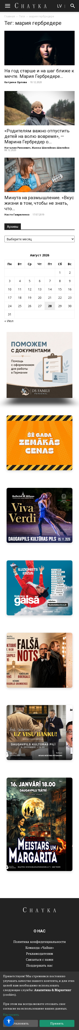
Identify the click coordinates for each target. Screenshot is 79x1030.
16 (70, 289)
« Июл (8, 321)
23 (70, 297)
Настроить (11, 1014)
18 (20, 297)
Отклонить (20, 1023)
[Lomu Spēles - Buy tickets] (39, 732)
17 (9, 297)
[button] (7, 6)
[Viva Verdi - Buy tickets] (39, 515)
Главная (9, 16)
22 (60, 297)
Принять (57, 1023)
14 (50, 289)
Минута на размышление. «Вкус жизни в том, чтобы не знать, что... (39, 203)
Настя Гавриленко (16, 214)
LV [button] (59, 6)
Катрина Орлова (15, 82)
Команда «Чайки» (39, 947)
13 (39, 289)
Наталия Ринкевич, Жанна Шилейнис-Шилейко (36, 147)
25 (20, 306)
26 (29, 306)
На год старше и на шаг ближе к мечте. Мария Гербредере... (39, 73)
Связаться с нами (39, 959)
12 (29, 289)
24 (9, 306)
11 (20, 289)
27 (39, 306)
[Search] (73, 6)
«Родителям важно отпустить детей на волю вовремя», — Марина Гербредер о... (37, 136)
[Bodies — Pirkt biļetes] (39, 824)
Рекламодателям (39, 953)
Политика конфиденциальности (39, 941)
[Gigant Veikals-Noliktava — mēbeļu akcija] (39, 442)
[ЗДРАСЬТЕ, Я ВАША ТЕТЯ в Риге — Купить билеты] (39, 660)
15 (60, 289)
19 (29, 297)
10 (9, 289)
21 (50, 297)
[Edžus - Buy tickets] (39, 587)
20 (39, 297)
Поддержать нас (39, 965)
